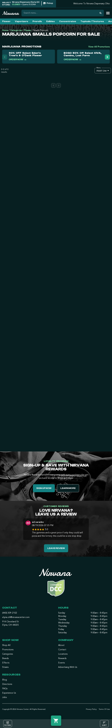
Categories (16, 30)
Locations (62, 654)
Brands (5, 658)
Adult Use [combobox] (101, 70)
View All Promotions (99, 47)
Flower (27, 30)
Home (5, 30)
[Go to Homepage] (56, 583)
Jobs (4, 697)
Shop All (6, 645)
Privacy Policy (91, 709)
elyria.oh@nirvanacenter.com (16, 617)
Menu (98, 68)
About (61, 645)
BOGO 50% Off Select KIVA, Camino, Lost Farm (82, 54)
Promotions (7, 650)
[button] (33, 3)
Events (61, 663)
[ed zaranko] (28, 523)
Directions (7, 684)
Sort (104, 725)
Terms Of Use (104, 709)
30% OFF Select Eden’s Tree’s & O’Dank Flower (25, 54)
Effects (5, 663)
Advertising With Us (67, 667)
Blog (4, 680)
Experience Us (9, 693)
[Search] (100, 13)
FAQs (4, 689)
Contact (62, 650)
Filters (7, 725)
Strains (5, 667)
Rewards (62, 658)
